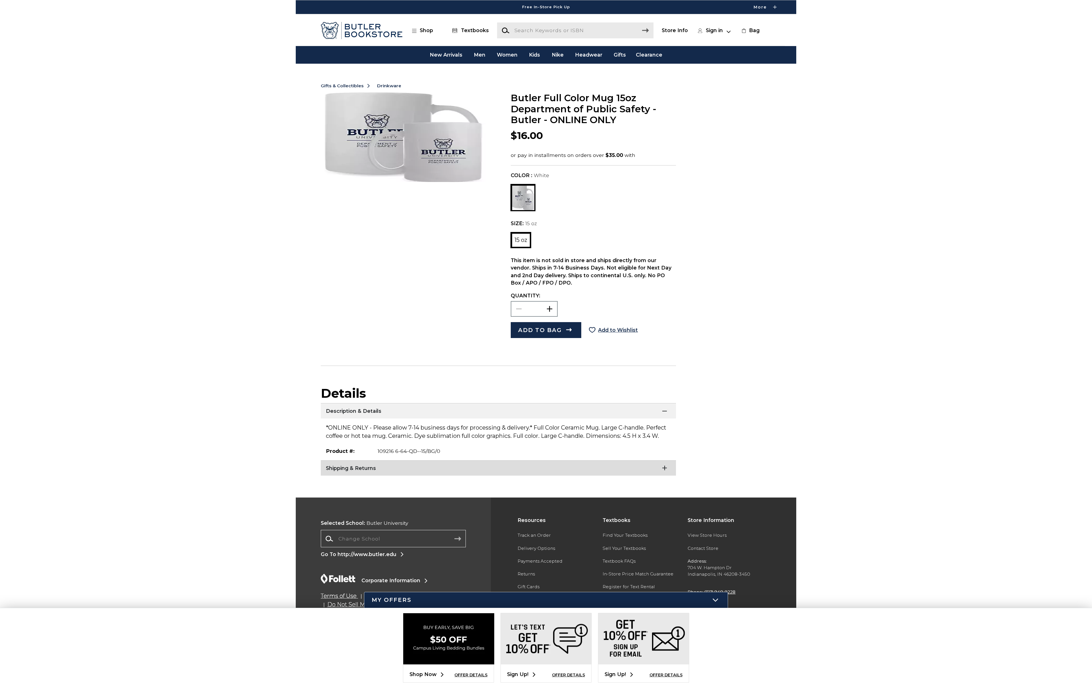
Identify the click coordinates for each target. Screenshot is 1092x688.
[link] (750, 30)
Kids (534, 55)
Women (507, 55)
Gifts (620, 55)
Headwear (588, 55)
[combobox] (393, 539)
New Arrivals (446, 55)
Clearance (649, 55)
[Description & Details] (498, 410)
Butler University (364, 523)
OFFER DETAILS (470, 674)
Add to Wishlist (618, 330)
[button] (546, 7)
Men (479, 55)
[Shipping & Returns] (498, 467)
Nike (558, 55)
